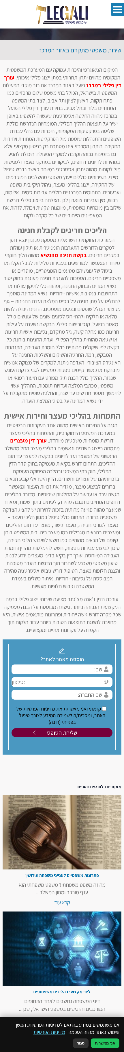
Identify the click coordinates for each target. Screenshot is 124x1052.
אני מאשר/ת (105, 1043)
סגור (80, 1043)
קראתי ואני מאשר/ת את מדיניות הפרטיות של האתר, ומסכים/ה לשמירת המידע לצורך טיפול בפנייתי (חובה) (60, 715)
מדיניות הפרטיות (49, 1032)
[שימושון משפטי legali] (62, 14)
